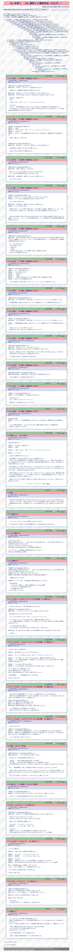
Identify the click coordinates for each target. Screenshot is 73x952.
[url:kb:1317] (20, 126)
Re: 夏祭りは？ (20, 46)
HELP (11, 9)
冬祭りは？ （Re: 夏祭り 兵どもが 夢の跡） (41, 60)
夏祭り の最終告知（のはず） (14, 15)
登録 (14, 9)
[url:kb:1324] (21, 298)
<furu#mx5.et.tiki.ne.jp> (23, 535)
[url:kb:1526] (21, 812)
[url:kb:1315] (21, 85)
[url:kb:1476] (25, 753)
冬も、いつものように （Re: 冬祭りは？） (43, 62)
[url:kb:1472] (18, 700)
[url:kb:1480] (20, 791)
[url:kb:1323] (20, 268)
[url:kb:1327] (26, 372)
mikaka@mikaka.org (64, 948)
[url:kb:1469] (20, 568)
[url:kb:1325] (20, 318)
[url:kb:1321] (20, 195)
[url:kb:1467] (21, 609)
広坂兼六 (15, 535)
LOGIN (17, 9)
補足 (13, 43)
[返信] (63, 76)
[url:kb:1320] (21, 167)
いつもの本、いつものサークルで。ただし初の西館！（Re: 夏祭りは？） (33, 49)
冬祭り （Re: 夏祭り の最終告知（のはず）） (18, 17)
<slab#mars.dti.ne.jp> (23, 80)
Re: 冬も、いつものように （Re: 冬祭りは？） (48, 66)
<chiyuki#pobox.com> (24, 121)
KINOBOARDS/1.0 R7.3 (40, 949)
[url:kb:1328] (20, 393)
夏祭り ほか (11, 14)
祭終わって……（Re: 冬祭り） (17, 41)
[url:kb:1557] (18, 888)
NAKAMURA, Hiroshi (63, 949)
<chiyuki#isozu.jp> (23, 516)
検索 (27, 9)
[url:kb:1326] (19, 345)
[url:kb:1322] (21, 236)
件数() (45, 9)
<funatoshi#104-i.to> (21, 644)
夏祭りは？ (16, 44)
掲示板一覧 (6, 9)
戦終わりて (38, 71)
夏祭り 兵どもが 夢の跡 (33, 58)
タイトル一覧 (22, 9)
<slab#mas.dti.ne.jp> (23, 292)
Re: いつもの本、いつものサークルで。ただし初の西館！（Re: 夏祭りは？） (37, 51)
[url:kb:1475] (20, 729)
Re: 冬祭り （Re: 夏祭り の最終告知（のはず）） (19, 19)
